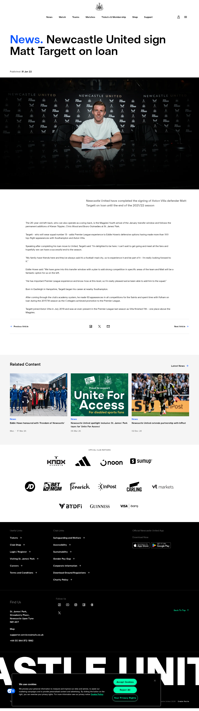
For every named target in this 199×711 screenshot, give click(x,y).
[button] (11, 691)
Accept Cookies (125, 681)
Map (12, 629)
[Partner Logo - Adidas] (83, 461)
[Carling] (134, 487)
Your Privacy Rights (125, 697)
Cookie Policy (97, 694)
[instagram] (75, 604)
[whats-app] (108, 326)
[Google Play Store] (161, 545)
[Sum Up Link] (141, 461)
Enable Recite (183, 701)
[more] (185, 17)
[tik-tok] (59, 604)
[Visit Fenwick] (80, 487)
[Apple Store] (141, 545)
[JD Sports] (30, 487)
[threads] (92, 604)
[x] (99, 326)
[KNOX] (56, 461)
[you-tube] (67, 604)
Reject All (125, 689)
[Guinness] (100, 506)
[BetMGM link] (52, 487)
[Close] (155, 680)
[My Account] (178, 17)
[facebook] (91, 326)
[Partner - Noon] (111, 461)
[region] (86, 690)
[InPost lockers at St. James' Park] (107, 487)
